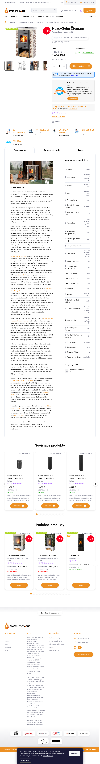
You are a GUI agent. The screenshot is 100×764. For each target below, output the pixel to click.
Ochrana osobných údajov (43, 2)
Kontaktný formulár (83, 654)
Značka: (58, 43)
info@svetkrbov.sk (83, 638)
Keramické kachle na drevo (77, 371)
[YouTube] (80, 647)
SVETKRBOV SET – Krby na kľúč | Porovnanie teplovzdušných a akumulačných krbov (35, 640)
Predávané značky (10, 2)
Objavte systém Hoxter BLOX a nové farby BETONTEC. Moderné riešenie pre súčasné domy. (35, 680)
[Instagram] (75, 647)
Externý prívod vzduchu (18, 256)
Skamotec (36, 667)
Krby (5, 638)
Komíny (6, 650)
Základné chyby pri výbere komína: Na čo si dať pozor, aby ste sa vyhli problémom (35, 722)
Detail (19, 585)
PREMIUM (37, 662)
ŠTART (37, 660)
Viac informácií (48, 756)
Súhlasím (74, 753)
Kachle (6, 641)
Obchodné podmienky (25, 2)
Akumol (30, 669)
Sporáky (6, 644)
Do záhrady (7, 647)
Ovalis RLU (21, 275)
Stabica (41, 667)
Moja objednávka (54, 650)
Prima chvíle (18, 415)
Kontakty (51, 647)
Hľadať (55, 10)
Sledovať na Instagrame (52, 613)
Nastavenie (25, 760)
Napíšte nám (73, 98)
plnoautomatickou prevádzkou (22, 381)
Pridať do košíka (78, 66)
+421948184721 (83, 642)
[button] (36, 514)
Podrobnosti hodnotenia (80, 37)
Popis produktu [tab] (20, 150)
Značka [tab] (80, 150)
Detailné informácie (58, 117)
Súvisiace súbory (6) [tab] (52, 150)
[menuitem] (12, 17)
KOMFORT (30, 662)
